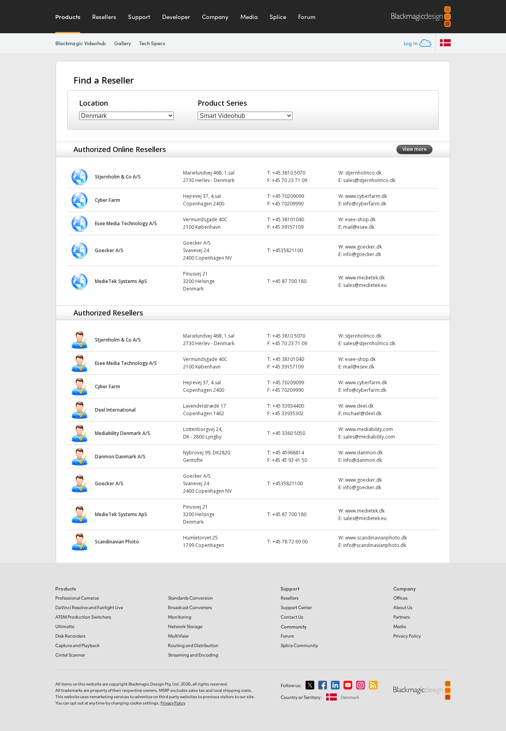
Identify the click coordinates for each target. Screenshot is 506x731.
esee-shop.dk (360, 219)
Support (139, 17)
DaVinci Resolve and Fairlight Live (89, 607)
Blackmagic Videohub (80, 43)
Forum (306, 17)
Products (67, 17)
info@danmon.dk (362, 460)
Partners (401, 617)
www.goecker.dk (363, 246)
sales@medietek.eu (365, 285)
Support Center (296, 607)
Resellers (104, 17)
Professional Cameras (77, 598)
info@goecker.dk (362, 254)
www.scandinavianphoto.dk (376, 537)
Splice (278, 17)
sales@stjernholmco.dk (369, 180)
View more (414, 149)
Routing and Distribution (193, 645)
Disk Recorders (70, 636)
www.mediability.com (369, 429)
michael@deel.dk (362, 413)
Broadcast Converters (190, 607)
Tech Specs (152, 43)
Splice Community (299, 645)
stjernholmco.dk (363, 172)
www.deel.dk (359, 406)
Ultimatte (64, 626)
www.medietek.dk (365, 277)
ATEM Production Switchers (83, 617)
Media (249, 17)
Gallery (123, 43)
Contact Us (292, 617)
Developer (176, 17)
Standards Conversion (190, 598)
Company (215, 17)
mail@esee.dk (358, 227)
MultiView (178, 636)
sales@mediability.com (369, 436)
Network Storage (185, 626)
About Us (402, 607)
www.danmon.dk (364, 452)
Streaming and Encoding (193, 655)
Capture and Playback (77, 645)
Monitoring (179, 617)
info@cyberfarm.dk (364, 203)
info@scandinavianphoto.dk (374, 545)
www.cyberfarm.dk (366, 196)
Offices (400, 598)
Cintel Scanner (70, 655)
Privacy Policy (407, 636)
